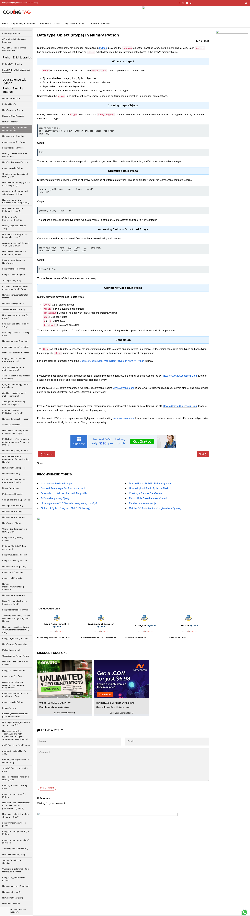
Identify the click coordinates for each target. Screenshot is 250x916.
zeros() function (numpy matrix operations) (13, 368)
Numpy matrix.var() (11, 474)
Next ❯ (203, 454)
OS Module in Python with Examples (14, 40)
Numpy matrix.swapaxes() (14, 566)
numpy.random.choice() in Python (14, 795)
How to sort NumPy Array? (14, 854)
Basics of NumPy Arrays (13, 116)
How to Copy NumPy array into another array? (14, 235)
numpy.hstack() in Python (13, 269)
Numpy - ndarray (10, 122)
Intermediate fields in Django (56, 483)
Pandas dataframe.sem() (142, 503)
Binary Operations (10, 488)
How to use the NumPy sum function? (15, 663)
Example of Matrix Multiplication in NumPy (13, 411)
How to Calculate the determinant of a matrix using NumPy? (15, 459)
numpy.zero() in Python (13, 148)
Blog (66, 23)
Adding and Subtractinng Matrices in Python (13, 403)
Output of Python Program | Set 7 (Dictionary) (65, 508)
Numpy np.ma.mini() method (15, 886)
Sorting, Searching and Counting (12, 861)
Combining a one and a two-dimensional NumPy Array (15, 287)
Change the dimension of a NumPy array (14, 530)
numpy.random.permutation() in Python (15, 841)
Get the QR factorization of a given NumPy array (15, 715)
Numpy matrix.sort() (11, 892)
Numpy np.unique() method (14, 341)
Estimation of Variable (12, 650)
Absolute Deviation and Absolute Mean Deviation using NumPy (13, 685)
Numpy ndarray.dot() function (15, 419)
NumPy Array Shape (11, 523)
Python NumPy (9, 104)
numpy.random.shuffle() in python (14, 824)
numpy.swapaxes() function (14, 561)
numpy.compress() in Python (15, 610)
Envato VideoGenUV (63, 712)
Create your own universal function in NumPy (14, 910)
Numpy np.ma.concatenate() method (15, 296)
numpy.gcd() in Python (12, 702)
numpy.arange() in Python (14, 142)
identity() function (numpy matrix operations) (14, 394)
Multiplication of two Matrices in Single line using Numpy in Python (15, 442)
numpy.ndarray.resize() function (12, 539)
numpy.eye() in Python (12, 168)
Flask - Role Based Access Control (148, 498)
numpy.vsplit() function (12, 572)
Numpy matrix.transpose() (14, 468)
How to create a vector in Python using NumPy (13, 209)
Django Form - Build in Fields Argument (150, 483)
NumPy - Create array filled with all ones (14, 155)
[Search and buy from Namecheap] (121, 679)
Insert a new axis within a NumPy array (13, 261)
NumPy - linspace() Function (15, 162)
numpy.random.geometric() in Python (15, 832)
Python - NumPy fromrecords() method (12, 218)
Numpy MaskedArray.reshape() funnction (13, 587)
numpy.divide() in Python (13, 670)
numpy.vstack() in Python (13, 275)
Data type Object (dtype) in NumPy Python (14, 128)
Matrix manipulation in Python (15, 353)
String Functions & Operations (16, 500)
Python (103, 48)
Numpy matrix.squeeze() (13, 595)
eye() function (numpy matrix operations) (15, 385)
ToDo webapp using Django (55, 498)
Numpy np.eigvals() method (15, 451)
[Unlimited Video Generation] (64, 679)
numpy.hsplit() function (12, 578)
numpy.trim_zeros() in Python (15, 347)
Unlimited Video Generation (55, 703)
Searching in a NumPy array (15, 849)
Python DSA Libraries (12, 64)
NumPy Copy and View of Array (14, 227)
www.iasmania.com (123, 388)
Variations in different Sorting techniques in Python (15, 870)
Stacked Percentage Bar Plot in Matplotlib (63, 488)
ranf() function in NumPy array (16, 745)
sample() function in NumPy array (15, 769)
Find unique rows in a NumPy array (15, 333)
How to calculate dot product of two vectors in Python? (15, 432)
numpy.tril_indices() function (15, 638)
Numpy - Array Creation (13, 136)
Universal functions (11, 904)
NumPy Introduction (11, 98)
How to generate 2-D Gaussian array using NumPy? (16, 201)
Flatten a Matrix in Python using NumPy (14, 547)
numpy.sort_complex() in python (13, 878)
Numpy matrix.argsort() (13, 898)
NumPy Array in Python (12, 110)
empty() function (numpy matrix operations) (13, 359)
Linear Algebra (9, 708)
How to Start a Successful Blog (180, 375)
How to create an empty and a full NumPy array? (16, 183)
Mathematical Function (12, 494)
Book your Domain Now (121, 713)
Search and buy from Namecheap (115, 703)
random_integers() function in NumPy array (15, 778)
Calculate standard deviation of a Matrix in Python (15, 694)
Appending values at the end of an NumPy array (15, 244)
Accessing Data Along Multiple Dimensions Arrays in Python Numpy (16, 618)
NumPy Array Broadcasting (14, 644)
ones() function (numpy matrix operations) (16, 377)
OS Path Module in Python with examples (14, 49)
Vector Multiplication (11, 425)
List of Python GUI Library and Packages (16, 71)
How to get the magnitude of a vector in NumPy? (16, 723)
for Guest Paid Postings (20, 3)
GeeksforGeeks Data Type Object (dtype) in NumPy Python (112, 361)
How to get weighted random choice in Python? (15, 815)
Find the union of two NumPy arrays (15, 325)
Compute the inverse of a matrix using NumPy (13, 480)
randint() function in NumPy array (14, 786)
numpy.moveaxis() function (14, 555)
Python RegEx (8, 27)
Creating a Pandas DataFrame (145, 493)
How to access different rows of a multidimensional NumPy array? (15, 630)
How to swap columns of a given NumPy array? (14, 253)
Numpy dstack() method (13, 303)
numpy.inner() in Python (13, 676)
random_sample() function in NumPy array (15, 761)
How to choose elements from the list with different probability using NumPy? (16, 805)
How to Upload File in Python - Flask (149, 488)
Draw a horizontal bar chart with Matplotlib (64, 493)
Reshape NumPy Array (12, 506)
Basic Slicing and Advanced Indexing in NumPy (14, 602)
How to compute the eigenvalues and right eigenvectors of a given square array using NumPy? (15, 735)
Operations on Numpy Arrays (15, 656)
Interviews (31, 23)
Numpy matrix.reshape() (13, 517)
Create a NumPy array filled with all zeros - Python (15, 192)
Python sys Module (11, 33)
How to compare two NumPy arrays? (15, 316)
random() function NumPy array (14, 752)
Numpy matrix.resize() (12, 511)
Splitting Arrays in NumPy (13, 309)
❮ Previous (46, 454)
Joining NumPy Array (11, 280)
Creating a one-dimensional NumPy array (15, 175)
